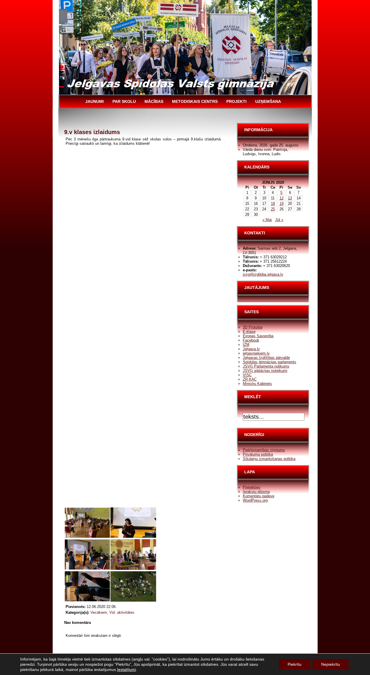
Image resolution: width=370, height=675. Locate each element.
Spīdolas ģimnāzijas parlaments (269, 362)
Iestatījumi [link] (126, 669)
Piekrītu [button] (294, 664)
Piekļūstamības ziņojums (264, 450)
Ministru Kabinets (257, 383)
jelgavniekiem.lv (256, 353)
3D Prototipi (252, 327)
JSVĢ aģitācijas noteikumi (265, 370)
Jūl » (279, 220)
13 (290, 198)
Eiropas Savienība (258, 336)
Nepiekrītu (330, 664)
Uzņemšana (268, 101)
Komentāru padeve (258, 496)
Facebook (251, 340)
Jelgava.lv (251, 349)
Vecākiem (98, 612)
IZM (246, 344)
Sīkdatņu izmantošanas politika (269, 459)
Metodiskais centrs (195, 101)
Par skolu (124, 101)
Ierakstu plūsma (256, 491)
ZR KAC (250, 379)
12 (282, 198)
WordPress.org (255, 500)
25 (273, 209)
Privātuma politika (258, 454)
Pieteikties (251, 487)
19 (282, 203)
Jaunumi (94, 101)
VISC (247, 375)
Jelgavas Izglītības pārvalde (266, 357)
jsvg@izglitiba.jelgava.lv (263, 274)
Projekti (236, 101)
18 (273, 203)
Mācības (154, 101)
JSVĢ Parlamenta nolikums (266, 366)
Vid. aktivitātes (121, 612)
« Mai (267, 220)
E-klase (249, 331)
